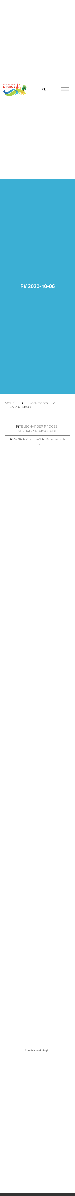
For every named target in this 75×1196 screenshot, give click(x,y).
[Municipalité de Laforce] (14, 89)
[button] (43, 89)
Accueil (10, 403)
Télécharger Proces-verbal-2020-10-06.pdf (38, 429)
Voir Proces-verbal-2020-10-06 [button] (39, 441)
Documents (38, 403)
